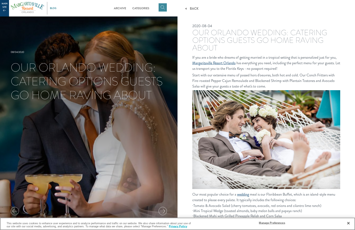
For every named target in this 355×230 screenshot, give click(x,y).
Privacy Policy (178, 226)
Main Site (5, 5)
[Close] (348, 223)
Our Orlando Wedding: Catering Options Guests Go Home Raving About (87, 81)
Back (194, 8)
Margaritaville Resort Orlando (214, 63)
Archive (120, 8)
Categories (140, 8)
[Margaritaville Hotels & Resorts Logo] (27, 8)
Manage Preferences (272, 222)
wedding (243, 194)
